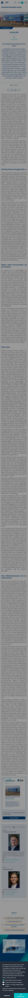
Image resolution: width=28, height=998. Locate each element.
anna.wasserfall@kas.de (11, 892)
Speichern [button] (7, 995)
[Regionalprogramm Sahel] (7, 2)
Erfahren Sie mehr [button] (11, 977)
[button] (1, 936)
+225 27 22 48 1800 (10, 862)
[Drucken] (12, 90)
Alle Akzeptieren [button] (20, 995)
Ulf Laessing (14, 39)
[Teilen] (18, 90)
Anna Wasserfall (8, 869)
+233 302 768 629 (9, 894)
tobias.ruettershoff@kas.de (12, 859)
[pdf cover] (14, 793)
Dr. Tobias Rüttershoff (9, 832)
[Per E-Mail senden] (15, 90)
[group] (14, 948)
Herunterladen (14, 818)
